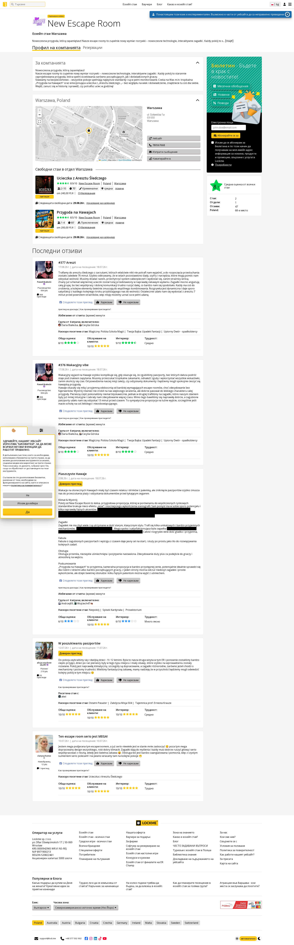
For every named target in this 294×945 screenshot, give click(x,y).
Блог (159, 4)
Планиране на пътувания (94, 859)
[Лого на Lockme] (4, 4)
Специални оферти (90, 850)
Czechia (107, 922)
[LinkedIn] (95, 938)
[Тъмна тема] (259, 938)
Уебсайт (157, 138)
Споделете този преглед (77, 302)
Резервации (92, 48)
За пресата (226, 859)
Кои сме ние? (228, 837)
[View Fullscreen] (39, 121)
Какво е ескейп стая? (179, 4)
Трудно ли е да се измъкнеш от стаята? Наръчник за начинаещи (99, 884)
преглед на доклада (68, 309)
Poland (107, 183)
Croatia (94, 922)
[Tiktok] (100, 938)
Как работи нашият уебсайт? (237, 854)
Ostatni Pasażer (98, 703)
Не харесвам (130, 302)
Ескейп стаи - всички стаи (94, 837)
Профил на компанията (56, 48)
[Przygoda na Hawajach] (44, 219)
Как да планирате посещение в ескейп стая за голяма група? (192, 884)
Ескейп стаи (130, 4)
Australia (52, 922)
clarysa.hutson (44, 756)
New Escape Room (89, 183)
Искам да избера (27, 503)
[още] (229, 41)
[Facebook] (86, 938)
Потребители (87, 854)
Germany (122, 922)
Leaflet (104, 160)
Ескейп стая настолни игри (142, 853)
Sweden (175, 922)
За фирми (132, 841)
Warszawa (120, 183)
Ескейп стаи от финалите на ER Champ (144, 864)
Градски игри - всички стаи (95, 841)
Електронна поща (222, 122)
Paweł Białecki (44, 281)
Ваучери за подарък (138, 837)
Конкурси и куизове (138, 857)
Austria (66, 922)
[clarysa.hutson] (44, 744)
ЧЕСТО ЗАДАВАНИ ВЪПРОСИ (190, 845)
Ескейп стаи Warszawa (49, 34)
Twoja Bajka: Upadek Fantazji (143, 331)
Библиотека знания (184, 854)
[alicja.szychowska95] (44, 650)
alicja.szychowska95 (44, 663)
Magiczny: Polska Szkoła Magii (106, 331)
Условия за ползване (232, 845)
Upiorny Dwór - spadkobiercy (180, 331)
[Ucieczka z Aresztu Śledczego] (44, 185)
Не (27, 495)
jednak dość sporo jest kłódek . (94, 528)
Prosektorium (133, 610)
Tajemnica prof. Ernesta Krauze (153, 703)
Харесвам (106, 302)
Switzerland (191, 922)
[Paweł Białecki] (44, 270)
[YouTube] (104, 938)
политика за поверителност (26, 485)
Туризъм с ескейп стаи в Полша (192, 850)
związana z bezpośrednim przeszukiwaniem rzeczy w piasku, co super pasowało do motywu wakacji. (127, 530)
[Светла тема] (237, 938)
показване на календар (100, 203)
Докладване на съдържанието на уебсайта (193, 860)
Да (28, 512)
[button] (39, 110)
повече (119, 188)
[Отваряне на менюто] (290, 4)
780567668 (158, 145)
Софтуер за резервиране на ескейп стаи (143, 847)
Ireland (136, 922)
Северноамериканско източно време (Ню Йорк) (84, 907)
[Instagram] (91, 938)
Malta (148, 922)
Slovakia (161, 922)
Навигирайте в (161, 158)
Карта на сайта (229, 863)
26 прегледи (41, 676)
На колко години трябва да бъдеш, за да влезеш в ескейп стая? (144, 886)
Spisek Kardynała (112, 610)
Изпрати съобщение (164, 152)
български (40, 907)
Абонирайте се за (227, 135)
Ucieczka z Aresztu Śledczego (105, 776)
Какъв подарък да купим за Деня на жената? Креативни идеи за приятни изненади (52, 886)
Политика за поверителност (237, 850)
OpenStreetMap (124, 160)
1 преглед (44, 768)
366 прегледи (41, 296)
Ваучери (147, 4)
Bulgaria (80, 922)
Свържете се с (228, 841)
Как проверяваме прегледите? (95, 309)
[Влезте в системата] (284, 4)
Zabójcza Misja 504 (121, 703)
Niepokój (94, 610)
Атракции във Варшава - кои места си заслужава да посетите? (240, 884)
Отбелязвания (86, 193)
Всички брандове (89, 845)
